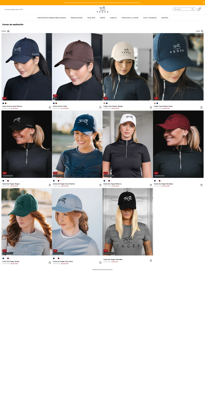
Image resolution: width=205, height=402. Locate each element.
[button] (102, 2)
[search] (185, 9)
